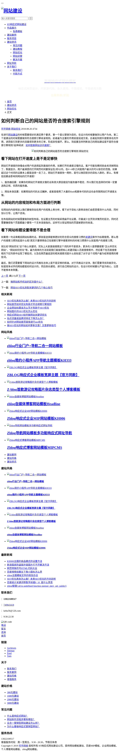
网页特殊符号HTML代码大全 (22, 568)
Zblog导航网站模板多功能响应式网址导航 (39, 433)
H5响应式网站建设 (16, 24)
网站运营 (17, 56)
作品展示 (11, 28)
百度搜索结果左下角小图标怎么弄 (24, 572)
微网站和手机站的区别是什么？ (27, 282)
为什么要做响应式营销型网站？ (23, 726)
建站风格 (11, 458)
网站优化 (17, 52)
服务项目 (11, 38)
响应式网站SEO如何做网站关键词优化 (27, 315)
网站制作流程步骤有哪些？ (21, 719)
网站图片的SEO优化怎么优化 (22, 311)
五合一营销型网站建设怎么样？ (23, 723)
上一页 (4, 276)
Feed (9, 653)
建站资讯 (11, 42)
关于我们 (11, 66)
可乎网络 (6, 129)
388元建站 (12, 692)
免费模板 (17, 31)
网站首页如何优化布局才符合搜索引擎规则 (29, 304)
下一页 (21, 276)
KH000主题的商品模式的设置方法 (24, 561)
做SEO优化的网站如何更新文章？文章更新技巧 (31, 325)
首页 (9, 101)
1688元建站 (13, 696)
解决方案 (17, 59)
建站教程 (17, 49)
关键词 (88, 237)
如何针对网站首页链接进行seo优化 (25, 322)
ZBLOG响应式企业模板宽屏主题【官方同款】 (43, 375)
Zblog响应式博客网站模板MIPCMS (34, 447)
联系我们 (17, 70)
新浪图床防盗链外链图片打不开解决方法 (28, 565)
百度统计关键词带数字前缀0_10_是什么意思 (30, 582)
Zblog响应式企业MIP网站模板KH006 (36, 418)
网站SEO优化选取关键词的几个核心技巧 (32, 287)
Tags (9, 656)
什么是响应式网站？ (17, 716)
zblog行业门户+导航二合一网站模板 (35, 346)
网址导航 (11, 63)
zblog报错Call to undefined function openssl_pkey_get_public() (36, 586)
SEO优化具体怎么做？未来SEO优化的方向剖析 (31, 300)
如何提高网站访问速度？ (38, 145)
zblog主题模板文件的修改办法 (22, 575)
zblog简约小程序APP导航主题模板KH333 (39, 360)
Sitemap (10, 650)
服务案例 (11, 672)
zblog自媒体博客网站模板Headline (33, 404)
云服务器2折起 (60, 95)
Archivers (11, 648)
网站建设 (13, 134)
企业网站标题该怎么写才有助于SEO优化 (28, 308)
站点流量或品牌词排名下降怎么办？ (25, 318)
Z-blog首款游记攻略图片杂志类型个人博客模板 (43, 389)
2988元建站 (13, 699)
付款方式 (17, 73)
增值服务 (11, 679)
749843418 (9, 605)
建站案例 (11, 35)
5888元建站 (13, 703)
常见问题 (17, 45)
